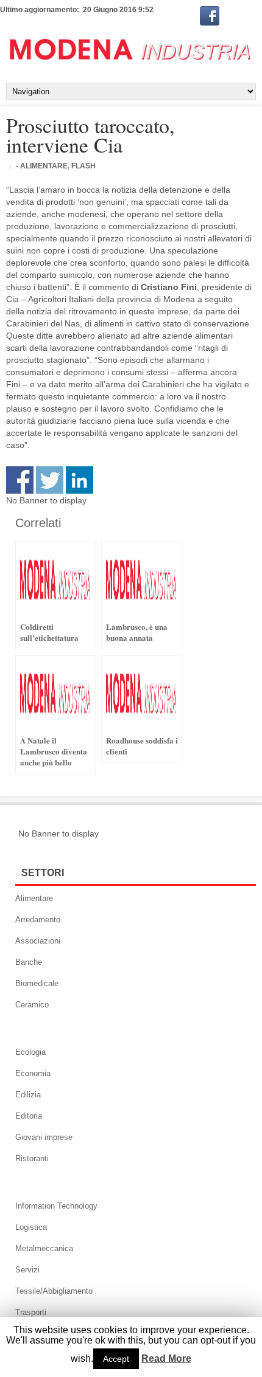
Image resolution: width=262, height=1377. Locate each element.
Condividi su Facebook (20, 480)
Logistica (31, 1227)
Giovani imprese (44, 1137)
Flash (83, 166)
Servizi (27, 1269)
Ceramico (32, 1004)
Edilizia (28, 1094)
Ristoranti (32, 1158)
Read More (166, 1359)
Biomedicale (36, 983)
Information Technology (56, 1205)
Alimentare (34, 898)
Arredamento (37, 919)
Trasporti (30, 1312)
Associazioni (37, 940)
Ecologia (30, 1052)
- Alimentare (42, 166)
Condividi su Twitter (49, 480)
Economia (33, 1073)
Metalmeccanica (44, 1248)
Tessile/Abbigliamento (54, 1291)
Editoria (28, 1115)
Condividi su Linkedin (79, 480)
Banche (28, 962)
